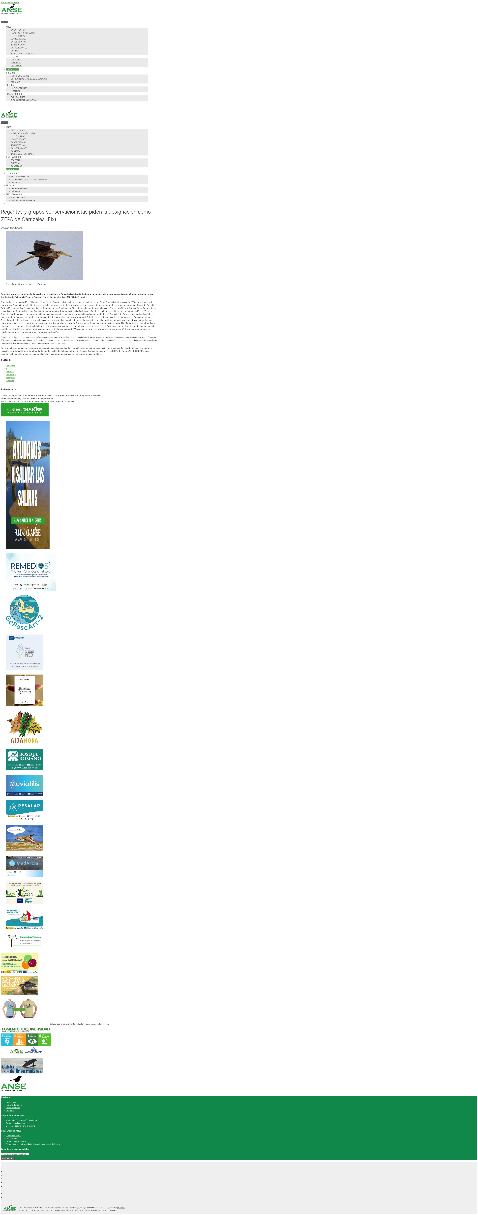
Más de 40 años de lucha (23, 33)
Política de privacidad (93, 1210)
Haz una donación (20, 76)
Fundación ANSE (13, 1136)
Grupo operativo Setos (16, 1141)
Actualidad (17, 395)
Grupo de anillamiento (15, 1123)
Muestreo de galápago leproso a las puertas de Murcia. (27, 398)
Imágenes (15, 91)
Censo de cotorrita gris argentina (20, 1126)
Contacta (15, 51)
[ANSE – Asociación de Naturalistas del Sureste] (9, 119)
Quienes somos (18, 30)
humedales (96, 395)
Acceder (70, 1210)
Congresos (16, 66)
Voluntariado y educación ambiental (29, 79)
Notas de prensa (19, 88)
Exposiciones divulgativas (23, 100)
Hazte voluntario (13, 1107)
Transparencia (18, 45)
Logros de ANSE (18, 39)
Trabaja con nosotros (22, 54)
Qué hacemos (13, 56)
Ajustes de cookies (110, 1210)
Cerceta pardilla (82, 395)
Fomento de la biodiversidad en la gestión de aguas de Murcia (33, 1144)
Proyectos (16, 60)
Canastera (69, 395)
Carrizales (39, 395)
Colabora (11, 73)
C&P (38, 1210)
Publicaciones (18, 97)
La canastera (11, 1138)
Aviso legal (79, 1210)
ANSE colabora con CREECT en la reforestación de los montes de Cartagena (37, 401)
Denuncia (15, 82)
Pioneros (20, 36)
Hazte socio (12, 69)
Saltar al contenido (10, 2)
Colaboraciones (19, 48)
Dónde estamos (18, 42)
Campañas (16, 63)
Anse (8, 27)
